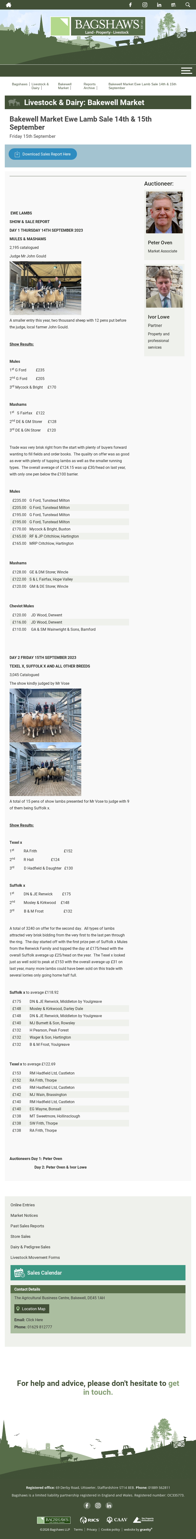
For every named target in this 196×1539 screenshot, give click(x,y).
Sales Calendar (44, 1272)
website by (138, 1529)
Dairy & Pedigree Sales (30, 1247)
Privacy (92, 1529)
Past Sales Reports (27, 1226)
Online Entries (23, 1205)
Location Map (33, 1308)
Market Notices (24, 1215)
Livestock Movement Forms (35, 1257)
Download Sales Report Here (46, 153)
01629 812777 (39, 1326)
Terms (78, 1529)
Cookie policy (110, 1529)
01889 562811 (159, 1487)
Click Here (34, 1319)
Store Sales (21, 1236)
